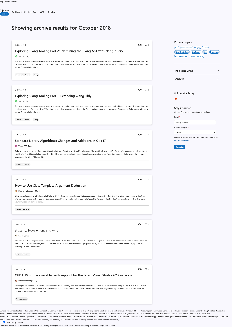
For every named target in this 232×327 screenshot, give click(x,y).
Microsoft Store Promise (10, 313)
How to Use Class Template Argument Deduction (50, 185)
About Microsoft (34, 319)
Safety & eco (89, 325)
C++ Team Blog (29, 12)
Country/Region (181, 127)
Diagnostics (214, 52)
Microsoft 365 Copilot (95, 316)
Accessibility (103, 319)
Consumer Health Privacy (10, 325)
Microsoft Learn (145, 316)
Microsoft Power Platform (60, 316)
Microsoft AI (5, 316)
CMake (205, 48)
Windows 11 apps (133, 310)
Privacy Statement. (181, 140)
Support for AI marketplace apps (165, 316)
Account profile (147, 310)
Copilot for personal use (93, 310)
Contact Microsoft (35, 325)
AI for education (203, 313)
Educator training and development (155, 313)
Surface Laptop (16, 310)
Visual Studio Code (182, 52)
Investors (75, 319)
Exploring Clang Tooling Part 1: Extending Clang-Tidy (53, 95)
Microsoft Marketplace (211, 316)
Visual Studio (14, 319)
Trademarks (79, 325)
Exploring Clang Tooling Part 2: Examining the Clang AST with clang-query (69, 51)
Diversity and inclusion (88, 319)
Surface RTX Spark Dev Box (51, 310)
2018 (42, 12)
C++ (176, 48)
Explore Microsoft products (114, 310)
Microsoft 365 (44, 316)
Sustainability (113, 319)
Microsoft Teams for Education (84, 313)
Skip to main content (8, 1)
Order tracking (202, 310)
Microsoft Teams (78, 316)
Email (177, 117)
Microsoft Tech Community (190, 316)
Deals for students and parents (183, 313)
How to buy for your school (129, 313)
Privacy (47, 325)
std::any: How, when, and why (36, 230)
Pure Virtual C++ (181, 56)
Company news (47, 319)
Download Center (161, 310)
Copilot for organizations (72, 310)
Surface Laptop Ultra (31, 310)
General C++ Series (196, 56)
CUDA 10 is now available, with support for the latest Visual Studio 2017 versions (73, 275)
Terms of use (69, 325)
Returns (192, 310)
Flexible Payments (27, 313)
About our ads (109, 325)
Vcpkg (197, 48)
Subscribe (180, 147)
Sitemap (24, 325)
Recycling (99, 325)
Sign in (4, 14)
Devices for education (63, 313)
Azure (118, 316)
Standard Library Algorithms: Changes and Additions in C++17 (60, 140)
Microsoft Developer (130, 316)
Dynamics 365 (32, 316)
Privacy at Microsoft (62, 319)
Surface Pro (4, 310)
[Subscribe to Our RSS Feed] (175, 99)
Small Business (110, 316)
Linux (205, 52)
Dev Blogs (16, 12)
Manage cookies (56, 325)
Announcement (186, 48)
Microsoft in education (44, 313)
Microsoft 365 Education (108, 313)
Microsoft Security (18, 316)
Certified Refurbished (216, 310)
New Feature (196, 52)
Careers (23, 319)
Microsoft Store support (178, 310)
